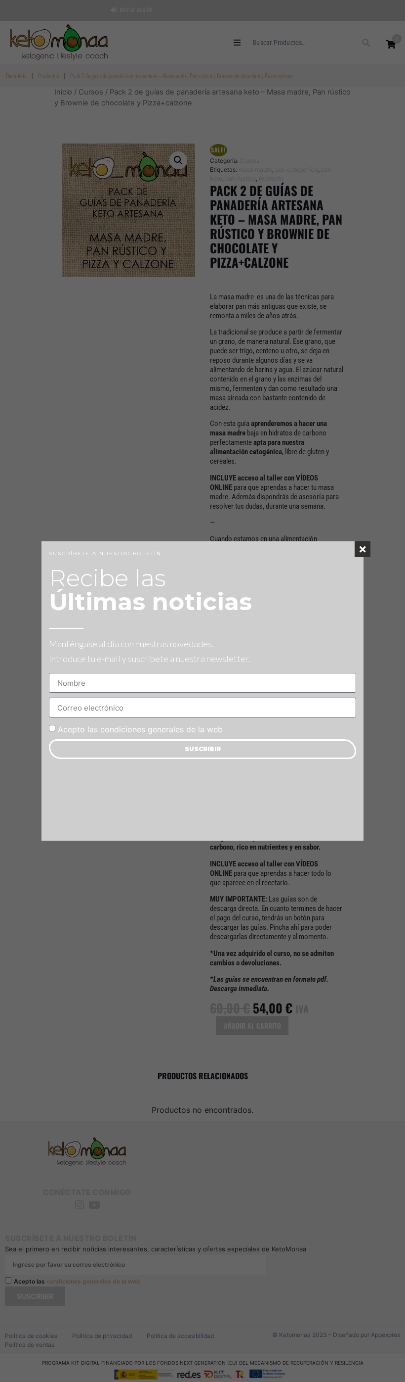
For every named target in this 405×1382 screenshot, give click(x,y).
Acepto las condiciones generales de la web (140, 729)
